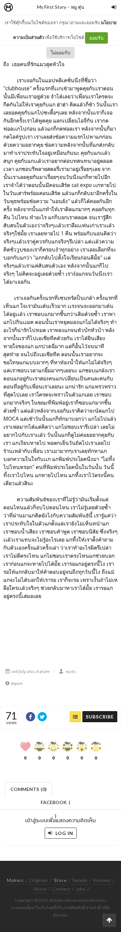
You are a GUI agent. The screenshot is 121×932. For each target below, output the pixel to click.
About (40, 889)
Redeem (102, 880)
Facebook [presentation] (55, 804)
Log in (63, 833)
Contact (61, 889)
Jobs (80, 889)
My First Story (51, 7)
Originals (38, 880)
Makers (23, 7)
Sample (79, 880)
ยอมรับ (96, 38)
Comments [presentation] (28, 789)
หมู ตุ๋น (77, 7)
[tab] (28, 788)
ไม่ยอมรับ (60, 52)
